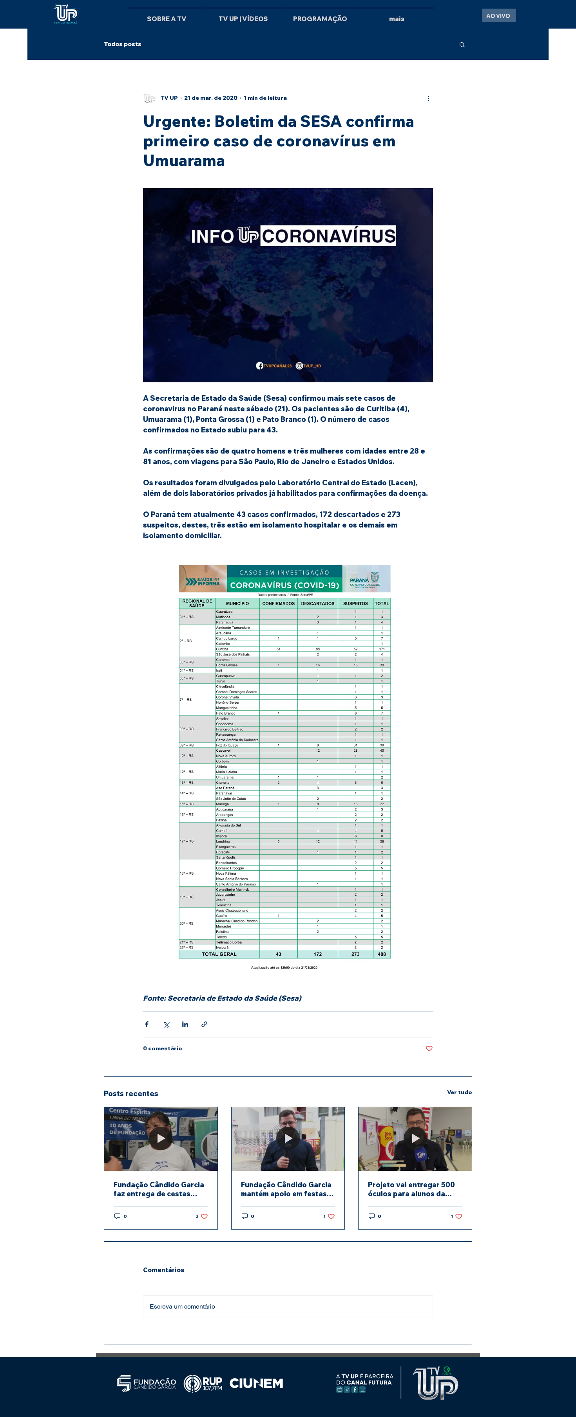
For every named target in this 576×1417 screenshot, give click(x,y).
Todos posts (122, 44)
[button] (462, 44)
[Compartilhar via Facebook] (146, 1024)
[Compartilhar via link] (204, 1024)
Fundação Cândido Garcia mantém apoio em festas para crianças (286, 1189)
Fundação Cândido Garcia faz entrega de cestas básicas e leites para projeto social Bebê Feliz (159, 1189)
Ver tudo (459, 1092)
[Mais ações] (428, 98)
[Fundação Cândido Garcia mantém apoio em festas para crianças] (288, 1138)
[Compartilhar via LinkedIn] (185, 1024)
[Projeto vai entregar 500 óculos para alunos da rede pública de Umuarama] (415, 1138)
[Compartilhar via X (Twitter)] (166, 1024)
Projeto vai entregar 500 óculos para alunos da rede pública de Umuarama (414, 1189)
